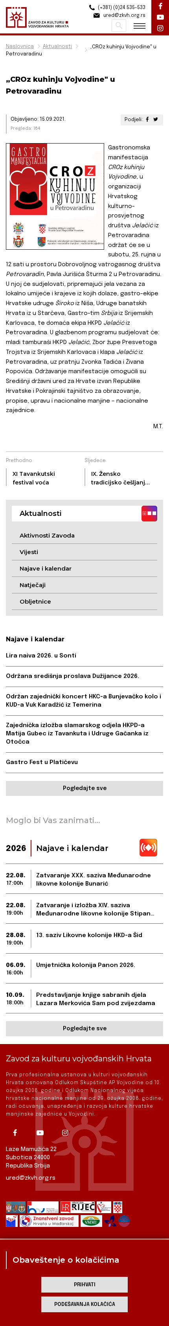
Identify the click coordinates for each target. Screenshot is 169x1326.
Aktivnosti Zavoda (47, 535)
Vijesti (29, 552)
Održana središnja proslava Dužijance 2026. (72, 676)
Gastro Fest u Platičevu (42, 762)
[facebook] (17, 1133)
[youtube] (43, 1133)
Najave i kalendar (46, 568)
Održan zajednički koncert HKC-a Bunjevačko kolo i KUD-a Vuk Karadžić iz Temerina (83, 701)
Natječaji (33, 585)
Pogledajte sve (85, 788)
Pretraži (119, 25)
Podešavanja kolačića (84, 1304)
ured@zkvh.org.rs (30, 1178)
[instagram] (68, 1133)
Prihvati (85, 1284)
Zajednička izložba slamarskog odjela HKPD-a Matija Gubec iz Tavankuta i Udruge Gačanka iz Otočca (77, 733)
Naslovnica (20, 46)
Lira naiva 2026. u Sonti (41, 656)
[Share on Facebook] (147, 119)
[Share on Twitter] (155, 119)
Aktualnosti (57, 46)
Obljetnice (35, 601)
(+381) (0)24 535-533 (121, 8)
